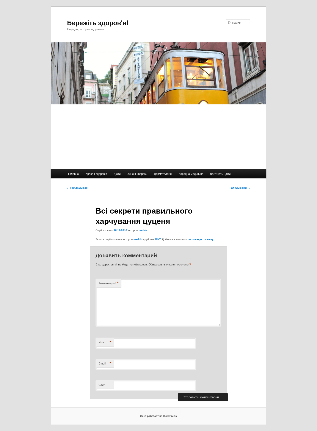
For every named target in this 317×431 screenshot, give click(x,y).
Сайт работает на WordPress (158, 416)
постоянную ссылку (200, 239)
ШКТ (158, 239)
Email (105, 363)
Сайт (102, 385)
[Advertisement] (158, 137)
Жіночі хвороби (137, 174)
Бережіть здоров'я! (98, 22)
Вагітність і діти (220, 174)
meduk (143, 230)
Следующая (240, 188)
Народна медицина (191, 174)
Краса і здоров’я (96, 174)
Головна (73, 174)
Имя (105, 342)
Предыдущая (77, 188)
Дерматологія (163, 174)
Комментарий (109, 283)
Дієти (117, 174)
